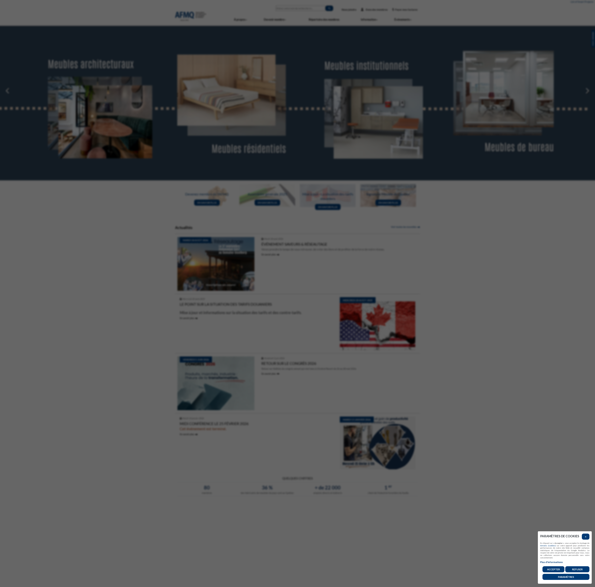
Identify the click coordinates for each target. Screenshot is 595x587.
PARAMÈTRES (566, 576)
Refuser (577, 569)
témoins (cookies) (548, 545)
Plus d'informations (551, 562)
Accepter (553, 569)
